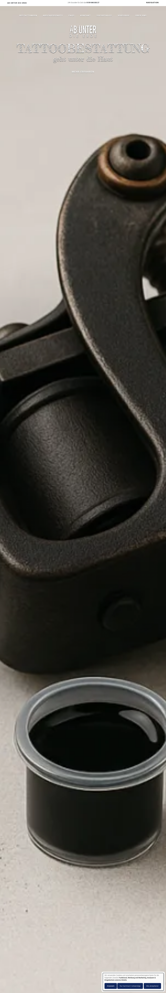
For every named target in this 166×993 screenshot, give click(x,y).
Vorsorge (124, 15)
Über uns (141, 15)
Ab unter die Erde (17, 3)
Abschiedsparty (53, 15)
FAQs (71, 15)
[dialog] (133, 982)
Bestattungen (28, 15)
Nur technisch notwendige (130, 986)
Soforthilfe (104, 15)
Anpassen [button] (110, 986)
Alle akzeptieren (152, 986)
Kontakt (85, 15)
